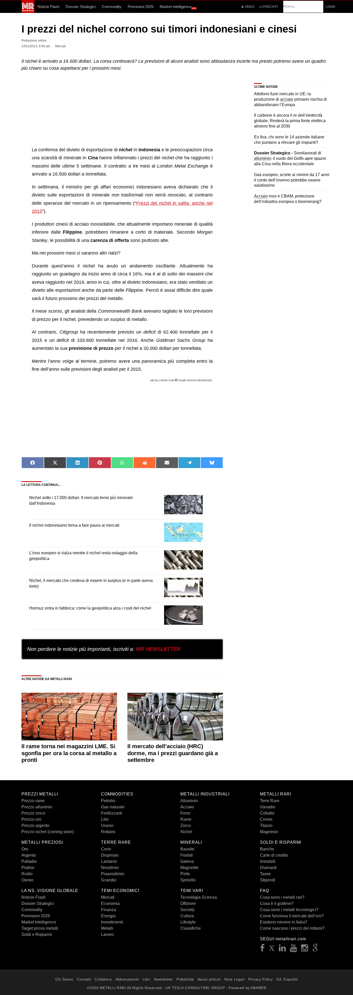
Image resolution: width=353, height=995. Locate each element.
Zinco (185, 825)
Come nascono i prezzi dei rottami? (292, 928)
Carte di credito (274, 855)
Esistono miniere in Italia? (283, 922)
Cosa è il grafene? (277, 903)
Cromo (266, 819)
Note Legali (234, 979)
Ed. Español (287, 979)
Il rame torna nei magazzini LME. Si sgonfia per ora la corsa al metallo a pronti (69, 753)
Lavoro (107, 934)
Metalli (107, 928)
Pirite (185, 874)
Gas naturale (113, 807)
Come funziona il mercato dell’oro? (292, 916)
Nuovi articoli (209, 979)
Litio (105, 819)
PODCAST (270, 7)
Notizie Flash (48, 6)
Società (187, 909)
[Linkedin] (282, 949)
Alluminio (189, 801)
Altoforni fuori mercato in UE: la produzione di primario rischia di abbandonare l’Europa (290, 99)
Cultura (187, 916)
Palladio (29, 861)
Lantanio (109, 861)
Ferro (185, 813)
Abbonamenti (127, 979)
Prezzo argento (35, 825)
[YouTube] (293, 949)
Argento (28, 855)
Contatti (84, 979)
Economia (110, 903)
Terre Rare (269, 801)
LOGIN (330, 7)
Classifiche (190, 928)
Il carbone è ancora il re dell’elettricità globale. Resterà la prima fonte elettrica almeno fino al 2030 (290, 120)
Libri (146, 979)
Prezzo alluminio (36, 807)
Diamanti (268, 867)
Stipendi (267, 880)
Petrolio (108, 801)
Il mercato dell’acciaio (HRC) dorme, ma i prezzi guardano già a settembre (172, 753)
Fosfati (186, 855)
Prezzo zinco (33, 813)
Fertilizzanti (111, 813)
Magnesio (269, 832)
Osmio (27, 880)
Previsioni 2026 (141, 6)
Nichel (186, 832)
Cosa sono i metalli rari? (282, 897)
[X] (272, 949)
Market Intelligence (178, 7)
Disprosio (110, 855)
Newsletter (163, 979)
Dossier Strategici (81, 6)
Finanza (108, 909)
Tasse (265, 874)
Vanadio (267, 807)
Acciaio (187, 807)
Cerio (106, 849)
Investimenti (112, 922)
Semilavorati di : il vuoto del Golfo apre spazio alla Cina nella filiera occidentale (290, 158)
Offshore (188, 903)
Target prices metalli (39, 928)
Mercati (107, 897)
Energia (108, 916)
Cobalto (267, 813)
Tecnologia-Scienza (198, 897)
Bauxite (187, 849)
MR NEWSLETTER (158, 649)
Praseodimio (112, 874)
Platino (27, 867)
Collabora (103, 979)
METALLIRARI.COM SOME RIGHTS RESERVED (181, 380)
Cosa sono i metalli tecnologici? (289, 909)
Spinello (188, 880)
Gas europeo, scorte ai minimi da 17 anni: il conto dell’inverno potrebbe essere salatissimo (292, 180)
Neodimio (110, 867)
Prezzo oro (31, 819)
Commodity (111, 6)
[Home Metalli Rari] (27, 11)
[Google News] (315, 949)
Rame (185, 819)
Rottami (108, 832)
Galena (187, 861)
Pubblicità (185, 979)
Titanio (266, 825)
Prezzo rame (33, 801)
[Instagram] (304, 949)
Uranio (107, 825)
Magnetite (189, 867)
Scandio (108, 880)
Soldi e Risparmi (36, 934)
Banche (267, 849)
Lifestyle (188, 922)
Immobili (267, 861)
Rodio (27, 874)
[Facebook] (262, 949)
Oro (24, 849)
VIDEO (249, 7)
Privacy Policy (260, 979)
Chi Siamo (64, 979)
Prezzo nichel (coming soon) (47, 832)
